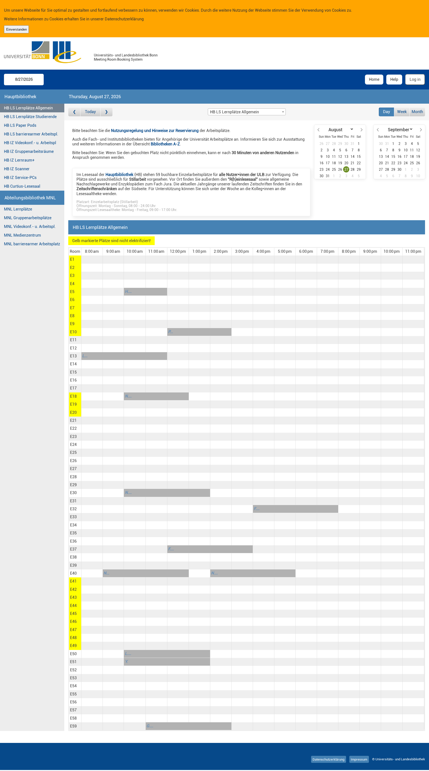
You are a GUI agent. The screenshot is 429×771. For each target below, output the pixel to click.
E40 (73, 573)
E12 (73, 348)
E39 (73, 565)
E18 (73, 396)
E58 (73, 718)
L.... (128, 653)
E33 (73, 516)
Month (417, 111)
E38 (73, 557)
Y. (126, 661)
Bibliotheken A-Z (165, 144)
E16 (73, 380)
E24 (73, 444)
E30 (73, 492)
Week (402, 111)
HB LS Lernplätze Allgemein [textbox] (234, 112)
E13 (73, 356)
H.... (128, 291)
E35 (73, 533)
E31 (73, 501)
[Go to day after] (106, 112)
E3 (72, 275)
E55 (73, 694)
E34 (73, 525)
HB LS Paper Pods (20, 125)
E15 (73, 372)
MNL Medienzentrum (22, 235)
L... (84, 355)
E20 (73, 412)
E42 (73, 589)
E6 (72, 299)
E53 (73, 678)
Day (386, 111)
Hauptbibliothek (119, 174)
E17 (73, 388)
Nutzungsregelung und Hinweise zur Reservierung (155, 130)
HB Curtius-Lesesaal (22, 186)
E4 (72, 283)
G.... (149, 726)
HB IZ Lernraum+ (19, 160)
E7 (72, 307)
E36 (73, 541)
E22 (73, 428)
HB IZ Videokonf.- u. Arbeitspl (30, 142)
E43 (73, 597)
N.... (128, 396)
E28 (73, 476)
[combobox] (247, 111)
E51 (73, 661)
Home (374, 79)
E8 (72, 315)
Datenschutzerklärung (124, 19)
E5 (72, 291)
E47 (73, 629)
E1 (72, 259)
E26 (73, 460)
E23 (73, 436)
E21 (73, 420)
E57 (73, 710)
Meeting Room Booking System (118, 59)
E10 (73, 332)
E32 (73, 509)
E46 (73, 621)
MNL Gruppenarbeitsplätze (27, 217)
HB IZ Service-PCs (20, 177)
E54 (73, 686)
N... (106, 573)
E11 (73, 340)
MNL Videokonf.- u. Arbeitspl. (30, 226)
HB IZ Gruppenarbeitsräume (29, 151)
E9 (72, 323)
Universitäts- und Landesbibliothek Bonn (126, 55)
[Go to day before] (74, 112)
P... (170, 331)
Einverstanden (16, 29)
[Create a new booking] (92, 259)
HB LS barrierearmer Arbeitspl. (31, 134)
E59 (73, 726)
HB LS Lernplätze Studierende (30, 116)
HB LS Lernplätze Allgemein (28, 108)
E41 (73, 581)
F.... (256, 508)
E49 (73, 645)
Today (90, 111)
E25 (73, 452)
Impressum (359, 759)
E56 (73, 702)
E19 (73, 404)
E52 (73, 670)
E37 (73, 549)
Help (394, 79)
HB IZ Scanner (17, 169)
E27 (73, 468)
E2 (72, 267)
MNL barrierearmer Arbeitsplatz (32, 244)
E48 (73, 637)
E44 (73, 605)
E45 (73, 613)
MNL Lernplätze (18, 209)
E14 (73, 364)
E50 (73, 653)
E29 (73, 484)
